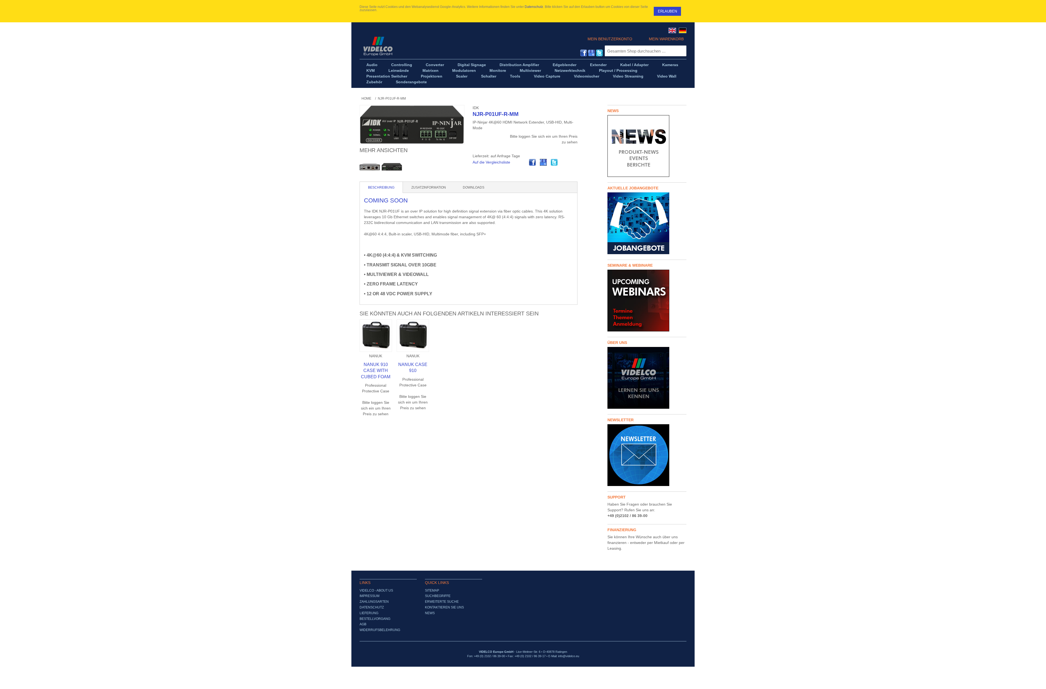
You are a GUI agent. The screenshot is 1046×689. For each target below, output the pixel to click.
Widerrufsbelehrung (380, 630)
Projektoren (431, 76)
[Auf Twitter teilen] (554, 162)
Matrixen (430, 70)
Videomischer (586, 76)
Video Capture (547, 76)
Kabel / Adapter (634, 65)
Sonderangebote (411, 82)
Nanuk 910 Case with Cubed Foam (375, 370)
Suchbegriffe (438, 596)
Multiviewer (530, 70)
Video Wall (666, 76)
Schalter (488, 76)
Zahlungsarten (374, 602)
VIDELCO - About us (376, 590)
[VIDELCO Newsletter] (646, 455)
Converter (435, 65)
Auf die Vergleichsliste (491, 162)
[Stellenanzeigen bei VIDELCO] (646, 223)
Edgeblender (564, 65)
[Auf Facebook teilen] (532, 162)
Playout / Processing (618, 70)
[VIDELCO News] (646, 146)
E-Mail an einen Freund (521, 162)
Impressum (369, 596)
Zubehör (374, 82)
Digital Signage (472, 65)
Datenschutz (534, 7)
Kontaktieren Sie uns (444, 607)
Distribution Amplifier (519, 65)
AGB (363, 624)
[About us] (646, 378)
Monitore (497, 70)
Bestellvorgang (375, 619)
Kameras (670, 65)
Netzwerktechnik (570, 70)
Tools (515, 76)
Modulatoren (464, 70)
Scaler (461, 76)
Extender (598, 65)
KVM (370, 70)
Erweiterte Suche (442, 602)
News (430, 613)
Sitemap (432, 590)
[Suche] (681, 50)
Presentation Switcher (386, 76)
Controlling (401, 65)
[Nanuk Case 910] (413, 335)
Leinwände (398, 70)
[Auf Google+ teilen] (543, 162)
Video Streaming (628, 76)
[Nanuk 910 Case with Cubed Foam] (376, 335)
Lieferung (369, 613)
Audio (372, 65)
